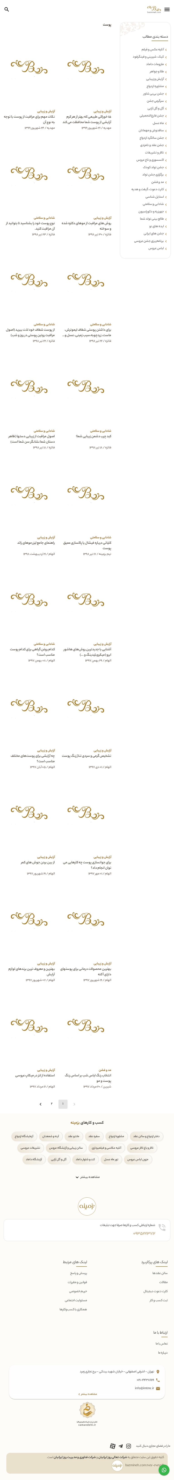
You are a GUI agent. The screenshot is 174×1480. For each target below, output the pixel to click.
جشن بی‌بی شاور (153, 94)
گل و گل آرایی (59, 1159)
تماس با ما (162, 1344)
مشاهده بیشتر (90, 1177)
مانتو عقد (73, 1136)
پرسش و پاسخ (78, 1273)
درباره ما (163, 1353)
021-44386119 (146, 1380)
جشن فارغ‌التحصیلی (152, 116)
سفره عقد (94, 1136)
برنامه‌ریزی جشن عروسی (149, 241)
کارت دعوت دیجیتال (155, 1291)
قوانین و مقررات (77, 1282)
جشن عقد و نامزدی (152, 145)
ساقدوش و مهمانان (151, 130)
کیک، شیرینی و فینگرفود (148, 57)
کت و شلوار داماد (85, 1159)
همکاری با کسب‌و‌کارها (73, 1309)
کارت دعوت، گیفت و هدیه (147, 189)
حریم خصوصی (78, 1291)
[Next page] (40, 1104)
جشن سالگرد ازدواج (152, 138)
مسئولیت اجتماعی (76, 1300)
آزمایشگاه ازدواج (24, 1136)
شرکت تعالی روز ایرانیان (112, 1457)
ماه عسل (158, 123)
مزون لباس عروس (137, 1159)
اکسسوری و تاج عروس (150, 160)
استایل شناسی (154, 197)
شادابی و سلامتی (153, 204)
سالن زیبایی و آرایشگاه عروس (66, 1148)
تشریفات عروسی (30, 1148)
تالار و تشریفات (154, 152)
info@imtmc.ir (145, 1388)
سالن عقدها (160, 1273)
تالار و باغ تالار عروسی (141, 1148)
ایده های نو (156, 226)
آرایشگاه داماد (34, 1159)
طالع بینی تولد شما (152, 219)
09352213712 (144, 1233)
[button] (167, 9)
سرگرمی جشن (155, 101)
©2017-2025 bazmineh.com (144, 1465)
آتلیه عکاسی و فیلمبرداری (106, 1148)
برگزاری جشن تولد (153, 174)
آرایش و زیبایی (155, 79)
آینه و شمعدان (50, 1136)
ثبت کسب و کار (159, 1300)
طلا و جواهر (157, 71)
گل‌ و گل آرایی (155, 108)
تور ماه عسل (111, 1159)
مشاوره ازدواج (155, 86)
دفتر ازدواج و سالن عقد (146, 1136)
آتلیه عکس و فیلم (153, 49)
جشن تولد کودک (153, 167)
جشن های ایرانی (154, 233)
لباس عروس (156, 248)
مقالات (163, 1282)
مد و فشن (157, 182)
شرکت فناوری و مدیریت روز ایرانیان (75, 1457)
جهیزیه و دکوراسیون (151, 211)
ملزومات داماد (155, 64)
